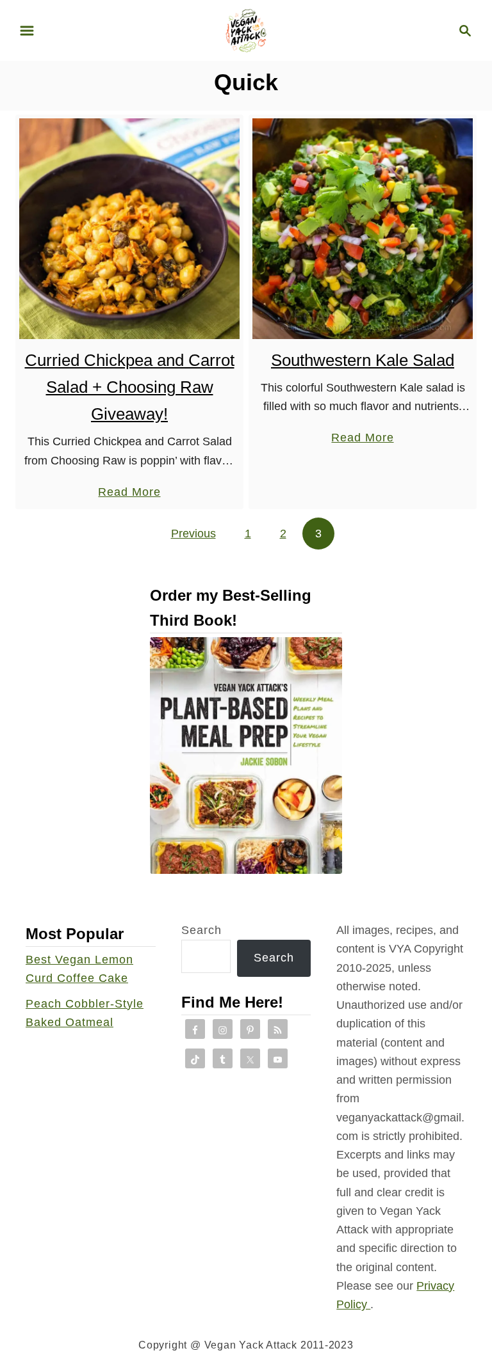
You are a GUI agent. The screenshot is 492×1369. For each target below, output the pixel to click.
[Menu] (27, 31)
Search (201, 930)
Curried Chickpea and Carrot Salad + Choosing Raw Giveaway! (129, 387)
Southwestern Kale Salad (362, 360)
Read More (129, 493)
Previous (193, 533)
